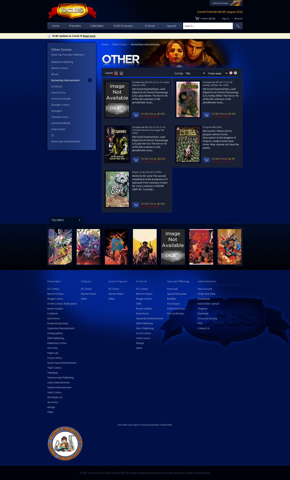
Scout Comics (54, 358)
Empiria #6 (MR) (212, 127)
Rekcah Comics (59, 68)
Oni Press (52, 348)
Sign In (225, 18)
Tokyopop (52, 372)
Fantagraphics (55, 333)
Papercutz (52, 353)
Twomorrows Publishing (60, 377)
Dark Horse (53, 318)
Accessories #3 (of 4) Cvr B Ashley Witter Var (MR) (217, 84)
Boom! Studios (55, 308)
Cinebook (52, 313)
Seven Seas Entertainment (61, 362)
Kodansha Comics (57, 343)
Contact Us (204, 328)
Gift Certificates (175, 313)
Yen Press (52, 402)
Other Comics (119, 44)
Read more (89, 36)
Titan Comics (54, 367)
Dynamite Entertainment (60, 328)
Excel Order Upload (208, 303)
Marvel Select (88, 293)
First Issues (173, 303)
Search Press (58, 92)
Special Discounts (176, 293)
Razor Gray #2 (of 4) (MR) (147, 172)
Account (238, 18)
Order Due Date (206, 293)
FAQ (200, 323)
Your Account (205, 289)
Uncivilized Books (60, 123)
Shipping (202, 308)
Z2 (52, 135)
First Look (172, 289)
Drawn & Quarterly (57, 323)
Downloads (204, 298)
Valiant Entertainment (59, 387)
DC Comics (53, 289)
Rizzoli (54, 74)
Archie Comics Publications (62, 303)
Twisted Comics (59, 117)
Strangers (56, 111)
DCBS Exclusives (176, 308)
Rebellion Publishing (62, 62)
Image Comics (55, 298)
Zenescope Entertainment (65, 141)
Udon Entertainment (58, 382)
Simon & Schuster (61, 98)
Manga (51, 407)
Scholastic (56, 86)
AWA (138, 303)
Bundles (171, 298)
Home (55, 26)
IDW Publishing (55, 338)
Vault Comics (58, 129)
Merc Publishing (145, 328)
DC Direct (86, 289)
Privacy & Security (207, 318)
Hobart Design (203, 473)
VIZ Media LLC (55, 397)
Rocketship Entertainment (65, 80)
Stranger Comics (60, 104)
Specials (171, 26)
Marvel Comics (55, 293)
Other (50, 412)
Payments (203, 313)
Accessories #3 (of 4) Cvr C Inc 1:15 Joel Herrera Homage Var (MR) (149, 130)
